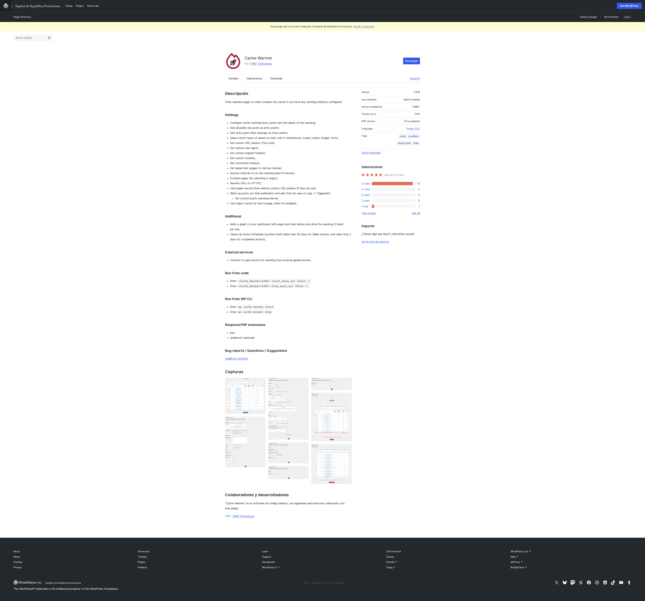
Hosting (17, 562)
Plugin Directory (22, 16)
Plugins (142, 562)
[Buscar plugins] (49, 37)
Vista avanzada (371, 152)
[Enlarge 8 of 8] (347, 448)
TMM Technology (261, 63)
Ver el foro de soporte (375, 241)
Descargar (411, 60)
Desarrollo (276, 78)
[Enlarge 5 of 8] (304, 470)
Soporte (415, 78)
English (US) (413, 128)
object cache (404, 143)
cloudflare (413, 136)
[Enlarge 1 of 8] (261, 382)
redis (416, 143)
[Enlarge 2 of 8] (261, 421)
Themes (142, 556)
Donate (391, 562)
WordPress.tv (271, 567)
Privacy (17, 567)
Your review (368, 213)
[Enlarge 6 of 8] (347, 382)
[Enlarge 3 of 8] (304, 382)
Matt (515, 556)
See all (416, 213)
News (16, 556)
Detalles (234, 78)
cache (403, 136)
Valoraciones (254, 78)
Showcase (143, 551)
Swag (390, 567)
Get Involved (393, 551)
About (16, 551)
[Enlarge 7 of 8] (347, 397)
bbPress (517, 562)
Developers (268, 562)
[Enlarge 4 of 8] (304, 447)
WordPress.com (521, 551)
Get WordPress (629, 5)
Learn (265, 551)
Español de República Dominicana (63, 583)
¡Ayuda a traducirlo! (363, 26)
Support (266, 556)
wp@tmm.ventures (236, 358)
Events (390, 556)
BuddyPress (519, 567)
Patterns (142, 567)
